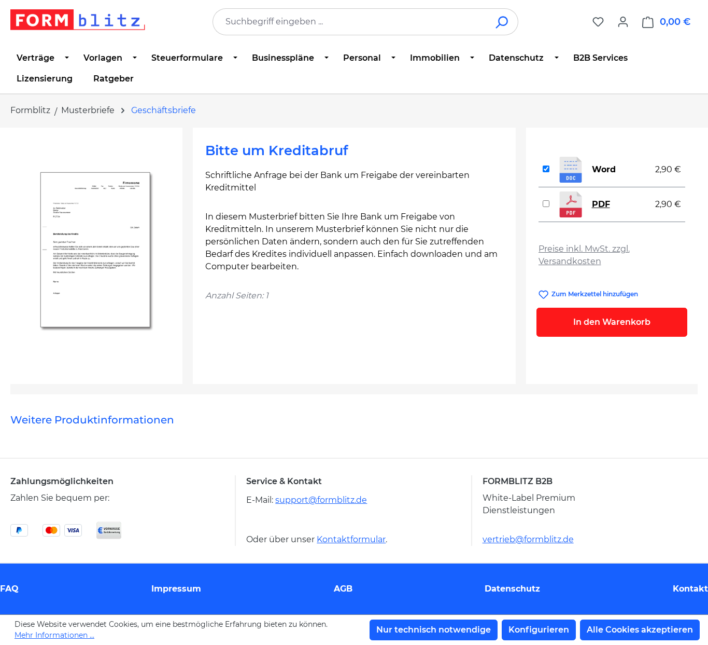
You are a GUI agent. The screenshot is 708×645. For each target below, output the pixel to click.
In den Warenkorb (611, 322)
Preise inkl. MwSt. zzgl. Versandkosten (584, 255)
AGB (343, 589)
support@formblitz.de (321, 500)
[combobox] (350, 21)
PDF (601, 204)
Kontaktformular (351, 539)
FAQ (9, 589)
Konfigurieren (538, 630)
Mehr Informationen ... (54, 635)
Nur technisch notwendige (433, 630)
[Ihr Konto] (623, 21)
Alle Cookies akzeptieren (640, 630)
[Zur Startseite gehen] (77, 19)
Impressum (176, 589)
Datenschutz (512, 589)
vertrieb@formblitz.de (528, 539)
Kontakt (690, 589)
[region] (96, 252)
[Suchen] (502, 21)
